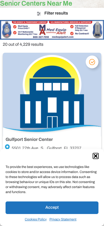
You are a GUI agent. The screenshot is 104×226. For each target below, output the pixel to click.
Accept (52, 207)
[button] (95, 156)
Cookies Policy (36, 219)
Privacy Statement (62, 219)
